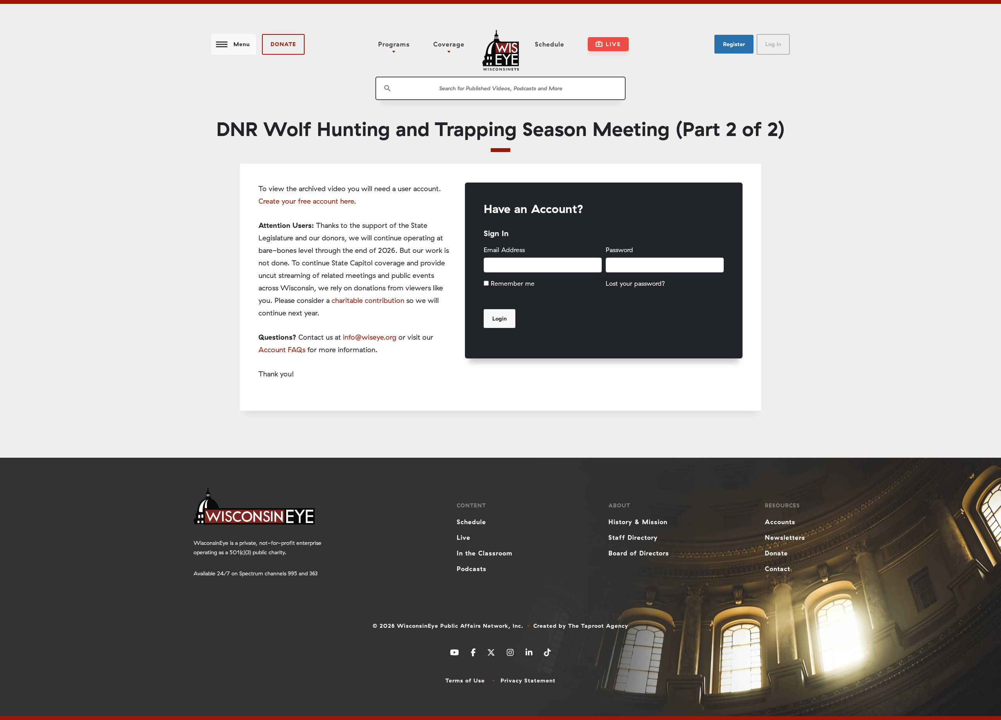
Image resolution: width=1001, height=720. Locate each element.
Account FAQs (281, 349)
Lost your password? (635, 283)
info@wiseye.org (369, 337)
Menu (241, 44)
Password (619, 250)
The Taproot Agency (598, 625)
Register (734, 44)
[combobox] (500, 88)
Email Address (504, 250)
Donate (283, 44)
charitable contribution (368, 300)
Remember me (513, 283)
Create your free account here (306, 201)
